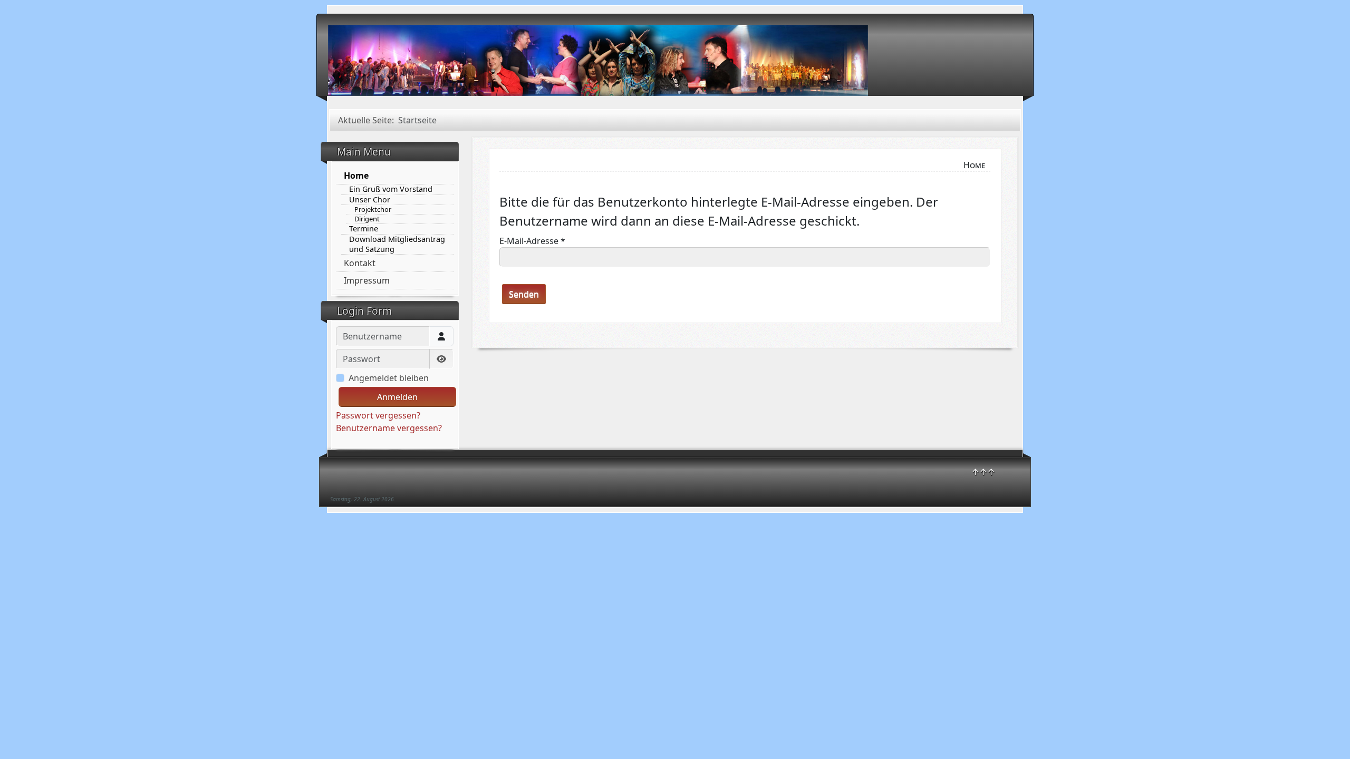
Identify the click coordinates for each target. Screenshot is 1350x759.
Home (356, 175)
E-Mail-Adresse (532, 241)
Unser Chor (369, 200)
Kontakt (359, 263)
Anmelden (397, 397)
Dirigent (367, 219)
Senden (524, 294)
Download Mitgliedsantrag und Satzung (397, 244)
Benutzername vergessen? (389, 428)
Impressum (367, 280)
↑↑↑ (983, 472)
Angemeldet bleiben (389, 378)
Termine (363, 228)
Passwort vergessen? (378, 415)
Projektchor (372, 209)
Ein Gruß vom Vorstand (390, 189)
